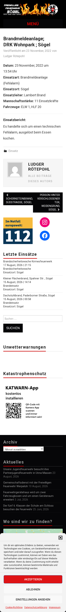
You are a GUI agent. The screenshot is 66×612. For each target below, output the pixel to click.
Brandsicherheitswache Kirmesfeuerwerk (27, 261)
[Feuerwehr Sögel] (33, 9)
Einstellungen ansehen (33, 599)
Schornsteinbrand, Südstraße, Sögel (19, 200)
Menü (33, 23)
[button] (60, 538)
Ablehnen (33, 589)
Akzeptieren (33, 579)
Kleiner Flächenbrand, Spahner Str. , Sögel (28, 278)
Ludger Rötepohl (14, 56)
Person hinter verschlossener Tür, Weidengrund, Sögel (48, 202)
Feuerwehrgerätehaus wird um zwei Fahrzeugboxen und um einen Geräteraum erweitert (28, 496)
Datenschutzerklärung (35, 607)
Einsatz (13, 151)
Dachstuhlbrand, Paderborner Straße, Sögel (29, 295)
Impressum (54, 607)
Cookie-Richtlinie (14, 607)
